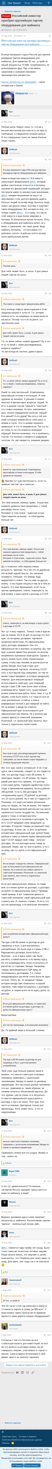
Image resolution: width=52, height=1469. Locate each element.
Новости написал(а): (12, 165)
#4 (50, 255)
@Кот (33, 181)
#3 (50, 159)
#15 (49, 1212)
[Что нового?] (48, 3)
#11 (49, 923)
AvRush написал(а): (12, 299)
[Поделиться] (50, 36)
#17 (49, 1290)
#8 (50, 539)
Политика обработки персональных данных (22, 1440)
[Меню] (4, 3)
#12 (49, 1049)
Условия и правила (27, 1436)
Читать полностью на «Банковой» (19, 82)
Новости (8, 30)
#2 (50, 122)
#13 (49, 1131)
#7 (50, 459)
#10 (49, 743)
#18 (49, 1335)
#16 (49, 1243)
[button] (2, 1432)
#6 (50, 370)
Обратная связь (9, 1436)
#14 (49, 1181)
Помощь (5, 1443)
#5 (50, 293)
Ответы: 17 (21, 36)
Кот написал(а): (10, 261)
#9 (50, 613)
